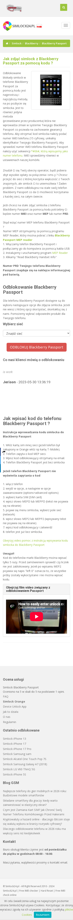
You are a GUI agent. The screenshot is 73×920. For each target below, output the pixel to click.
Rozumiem (42, 915)
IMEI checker (31, 890)
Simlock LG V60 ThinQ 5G (19, 769)
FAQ (5, 696)
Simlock (16, 43)
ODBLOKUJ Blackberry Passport (36, 347)
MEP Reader (60, 253)
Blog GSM (11, 783)
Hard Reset (47, 890)
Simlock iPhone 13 (14, 738)
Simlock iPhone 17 (14, 743)
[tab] (36, 589)
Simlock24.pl (10, 890)
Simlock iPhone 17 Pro (17, 749)
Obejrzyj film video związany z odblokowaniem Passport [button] (28, 589)
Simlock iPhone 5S (14, 774)
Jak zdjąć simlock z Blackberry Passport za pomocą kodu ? (30, 60)
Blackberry (31, 43)
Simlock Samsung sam (17, 754)
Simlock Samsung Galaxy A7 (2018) (25, 764)
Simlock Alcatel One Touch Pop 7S (24, 759)
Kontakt (9, 842)
